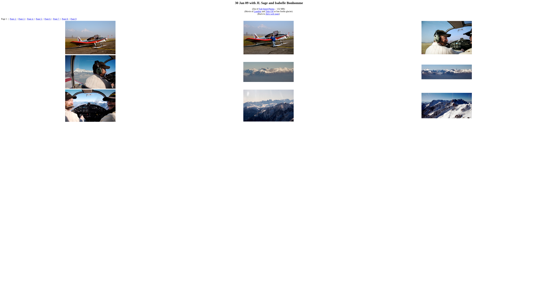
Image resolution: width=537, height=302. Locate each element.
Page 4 (30, 19)
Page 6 (47, 19)
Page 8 (65, 19)
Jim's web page (272, 14)
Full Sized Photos (266, 9)
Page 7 (56, 19)
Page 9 (73, 19)
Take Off (270, 11)
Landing (257, 11)
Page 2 (13, 19)
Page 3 (21, 19)
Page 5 (39, 19)
